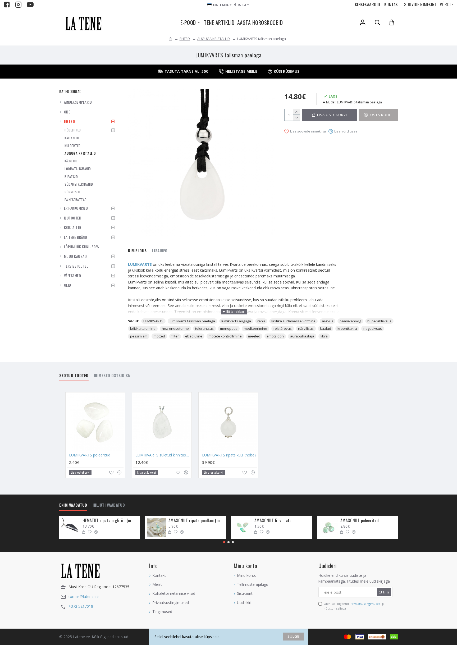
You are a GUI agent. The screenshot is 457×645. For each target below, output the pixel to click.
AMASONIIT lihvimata (273, 520)
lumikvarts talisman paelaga (192, 321)
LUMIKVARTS (140, 264)
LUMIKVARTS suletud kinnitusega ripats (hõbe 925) (162, 455)
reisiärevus (282, 328)
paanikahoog (350, 321)
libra (324, 336)
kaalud (325, 328)
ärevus (327, 321)
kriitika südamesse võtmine (293, 321)
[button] (224, 542)
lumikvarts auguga (236, 321)
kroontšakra (347, 328)
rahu (261, 321)
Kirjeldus (137, 250)
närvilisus (306, 328)
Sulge (293, 636)
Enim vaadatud (73, 505)
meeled (254, 336)
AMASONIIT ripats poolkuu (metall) (196, 520)
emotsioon (275, 336)
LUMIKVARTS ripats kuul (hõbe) (229, 455)
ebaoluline (193, 336)
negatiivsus (372, 328)
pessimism (138, 336)
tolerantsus (204, 328)
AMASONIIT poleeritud (359, 520)
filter (175, 336)
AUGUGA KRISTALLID (213, 38)
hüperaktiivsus (379, 321)
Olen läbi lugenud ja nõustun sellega (354, 606)
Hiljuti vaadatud (109, 505)
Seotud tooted (74, 375)
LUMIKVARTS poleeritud (89, 455)
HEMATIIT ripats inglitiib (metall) (110, 520)
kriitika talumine (143, 328)
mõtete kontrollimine (225, 336)
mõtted (159, 336)
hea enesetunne (175, 328)
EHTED (185, 38)
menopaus (228, 328)
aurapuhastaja (302, 336)
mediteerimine (255, 328)
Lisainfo (160, 250)
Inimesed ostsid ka (112, 375)
